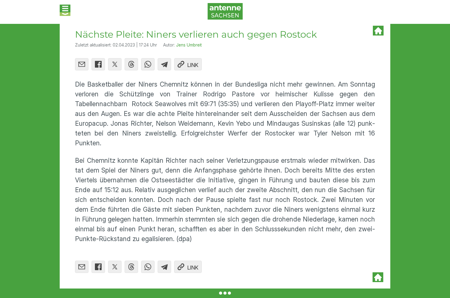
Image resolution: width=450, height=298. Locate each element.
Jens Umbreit (189, 45)
